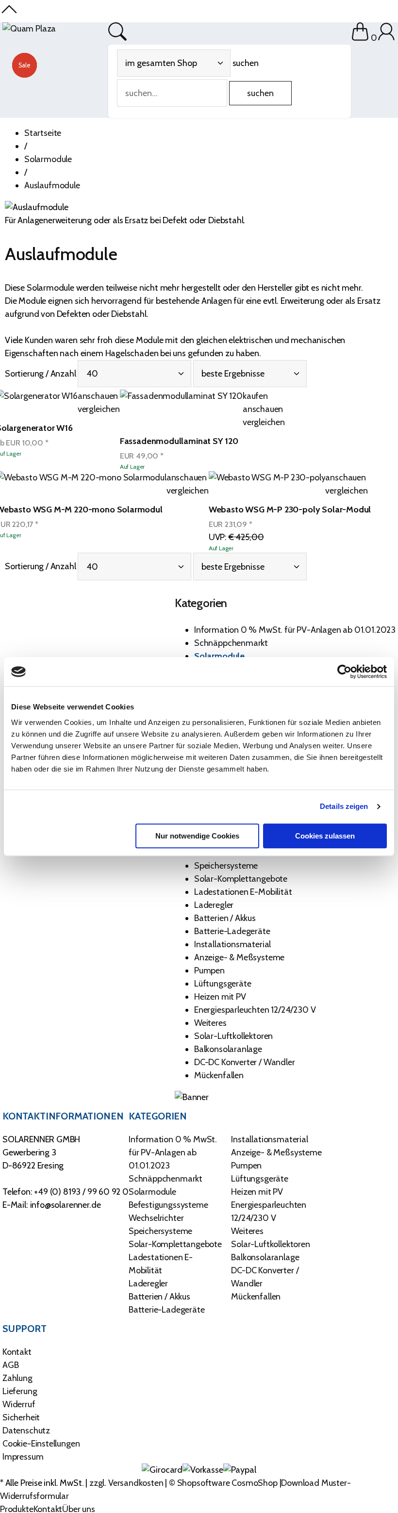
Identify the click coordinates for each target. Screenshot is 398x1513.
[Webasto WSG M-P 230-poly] (267, 484)
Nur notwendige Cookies (197, 836)
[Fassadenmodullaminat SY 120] (181, 409)
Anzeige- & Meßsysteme (239, 957)
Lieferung (19, 1391)
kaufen (255, 396)
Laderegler (213, 905)
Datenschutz (26, 1430)
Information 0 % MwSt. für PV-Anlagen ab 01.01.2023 (295, 630)
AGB (10, 1365)
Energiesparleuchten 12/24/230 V (254, 1009)
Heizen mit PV (220, 996)
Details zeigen (344, 806)
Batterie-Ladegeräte (232, 931)
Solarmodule (219, 656)
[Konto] (386, 38)
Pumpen (209, 970)
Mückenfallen (219, 1075)
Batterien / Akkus (225, 918)
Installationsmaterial (232, 944)
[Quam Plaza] (29, 28)
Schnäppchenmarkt (231, 643)
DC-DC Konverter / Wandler (244, 1062)
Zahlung (17, 1378)
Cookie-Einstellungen (41, 1443)
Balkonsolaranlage (228, 1049)
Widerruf (18, 1404)
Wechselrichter (156, 1218)
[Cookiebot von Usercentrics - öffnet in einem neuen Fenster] (344, 671)
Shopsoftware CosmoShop (227, 1483)
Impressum (22, 1456)
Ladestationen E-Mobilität (243, 892)
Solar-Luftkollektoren (233, 1036)
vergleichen (99, 409)
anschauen (98, 396)
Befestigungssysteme (168, 1205)
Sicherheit (21, 1417)
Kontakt (17, 1352)
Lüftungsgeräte (222, 983)
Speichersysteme (226, 865)
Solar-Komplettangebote (240, 878)
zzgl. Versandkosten (126, 1483)
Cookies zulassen (325, 836)
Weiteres (210, 1023)
